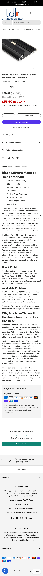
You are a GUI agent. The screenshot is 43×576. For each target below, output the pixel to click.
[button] (35, 13)
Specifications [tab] (21, 167)
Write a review (21, 444)
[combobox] (21, 22)
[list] (21, 51)
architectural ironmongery (21, 327)
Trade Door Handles (13, 571)
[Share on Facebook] (13, 158)
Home (4, 29)
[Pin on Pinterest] (17, 158)
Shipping (20, 105)
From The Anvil (7, 81)
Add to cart (29, 116)
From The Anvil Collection (30, 306)
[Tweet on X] (9, 158)
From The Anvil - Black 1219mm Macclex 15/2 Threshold (24, 29)
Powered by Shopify (25, 571)
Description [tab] (7, 167)
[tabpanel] (21, 276)
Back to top (21, 469)
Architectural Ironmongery (12, 309)
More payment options (21, 127)
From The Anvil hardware (20, 370)
